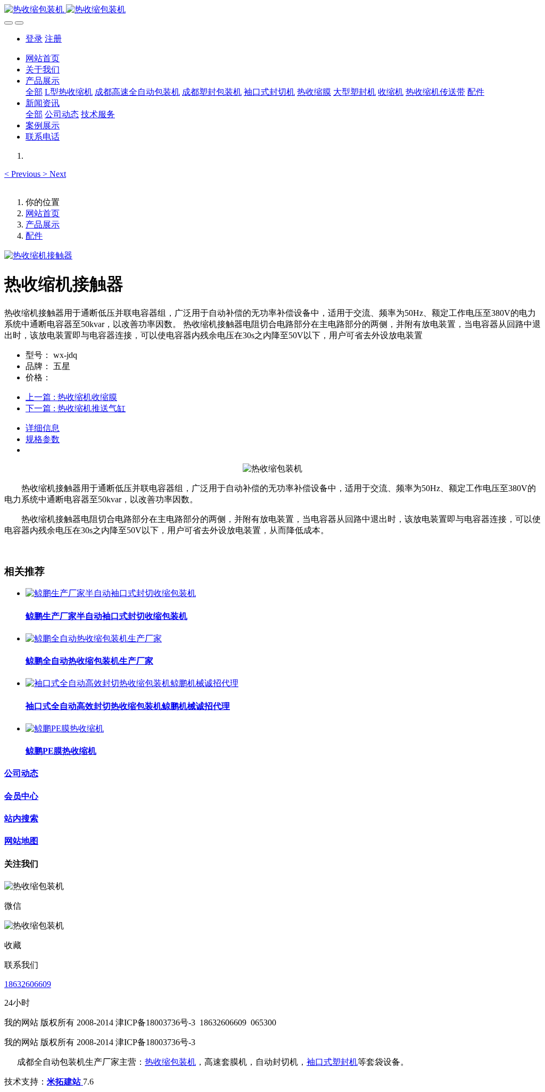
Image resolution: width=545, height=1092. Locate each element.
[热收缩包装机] (272, 9)
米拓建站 (65, 1081)
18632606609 (27, 984)
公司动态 (21, 773)
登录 (34, 38)
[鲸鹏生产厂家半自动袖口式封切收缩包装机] (111, 593)
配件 (34, 235)
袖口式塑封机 (332, 1061)
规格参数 (43, 439)
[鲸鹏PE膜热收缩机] (65, 728)
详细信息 (43, 428)
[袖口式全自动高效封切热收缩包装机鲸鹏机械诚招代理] (132, 683)
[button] (23, 173)
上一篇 (71, 397)
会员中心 (21, 796)
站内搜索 (21, 818)
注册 (53, 38)
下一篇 (76, 408)
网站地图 (21, 840)
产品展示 (43, 224)
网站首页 (43, 58)
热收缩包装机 (170, 1061)
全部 (34, 91)
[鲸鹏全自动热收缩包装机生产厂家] (94, 638)
